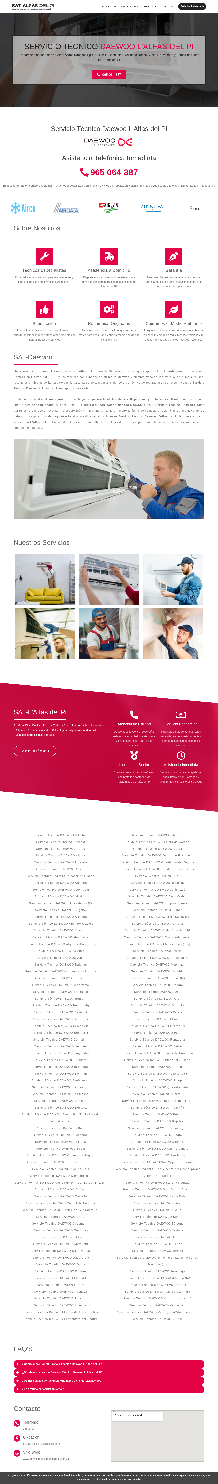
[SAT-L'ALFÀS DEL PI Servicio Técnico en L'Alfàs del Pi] (33, 6)
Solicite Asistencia (192, 6)
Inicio (105, 6)
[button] (137, 6)
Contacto (167, 6)
